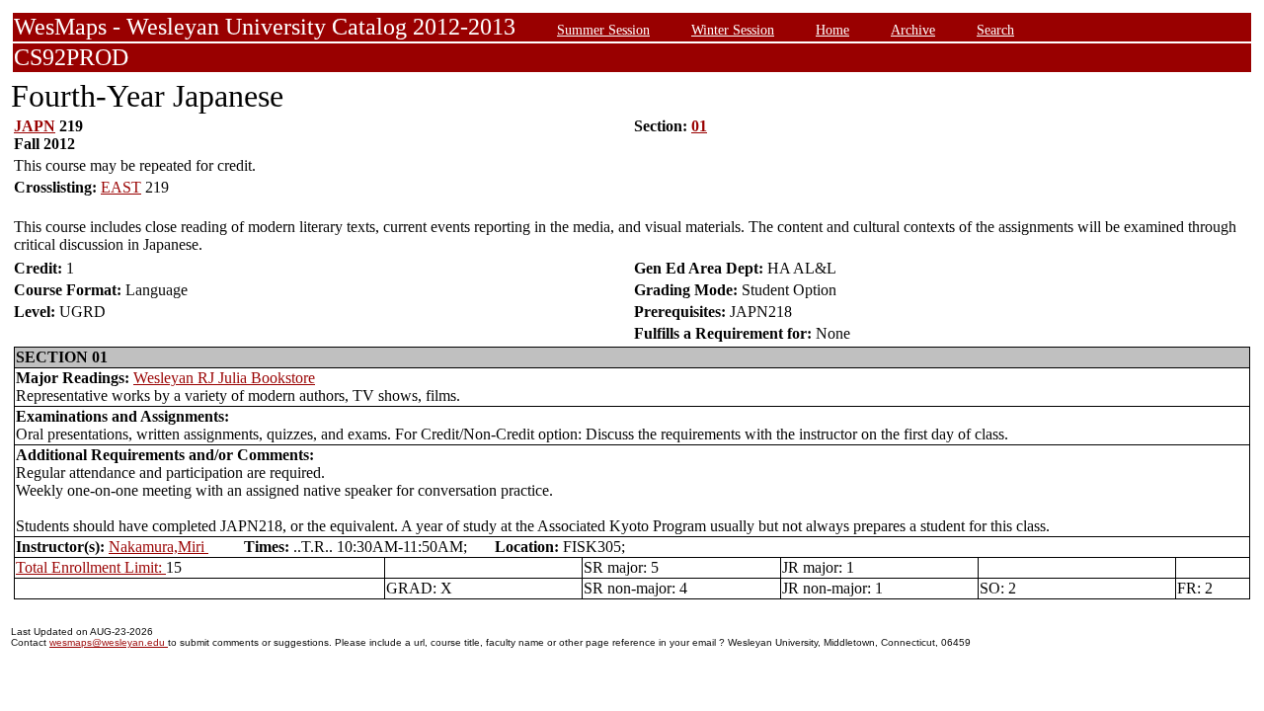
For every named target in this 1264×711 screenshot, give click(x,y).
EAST (121, 187)
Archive (913, 30)
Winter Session (732, 30)
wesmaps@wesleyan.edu (108, 642)
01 (699, 126)
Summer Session (603, 30)
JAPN (34, 126)
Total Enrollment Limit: (91, 567)
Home (832, 30)
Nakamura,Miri (158, 546)
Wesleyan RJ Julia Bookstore (224, 377)
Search (995, 30)
